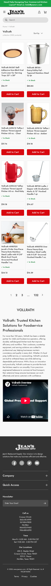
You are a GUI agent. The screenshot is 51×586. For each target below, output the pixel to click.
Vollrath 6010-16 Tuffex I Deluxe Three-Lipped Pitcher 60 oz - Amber (38, 131)
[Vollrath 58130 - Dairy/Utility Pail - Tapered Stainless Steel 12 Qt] (38, 53)
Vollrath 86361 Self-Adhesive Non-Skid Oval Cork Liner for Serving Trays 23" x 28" (12, 71)
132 (36, 295)
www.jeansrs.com (19, 569)
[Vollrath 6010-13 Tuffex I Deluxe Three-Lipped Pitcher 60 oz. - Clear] (12, 114)
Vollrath (12, 26)
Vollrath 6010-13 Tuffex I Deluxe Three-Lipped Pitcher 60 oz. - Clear (12, 131)
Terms (16, 576)
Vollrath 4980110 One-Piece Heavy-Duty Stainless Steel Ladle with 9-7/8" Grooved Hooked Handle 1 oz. (37, 252)
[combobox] (25, 20)
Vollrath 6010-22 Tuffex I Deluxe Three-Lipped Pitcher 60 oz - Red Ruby (12, 189)
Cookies (33, 576)
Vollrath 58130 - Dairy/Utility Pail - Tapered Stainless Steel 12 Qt (38, 71)
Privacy (24, 576)
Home (5, 26)
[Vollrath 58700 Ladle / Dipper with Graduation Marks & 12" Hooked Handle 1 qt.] (38, 172)
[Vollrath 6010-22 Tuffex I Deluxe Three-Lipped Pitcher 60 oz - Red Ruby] (12, 172)
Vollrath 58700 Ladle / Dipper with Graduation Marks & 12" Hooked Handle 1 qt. (38, 190)
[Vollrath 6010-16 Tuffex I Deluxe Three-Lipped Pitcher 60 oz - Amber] (38, 114)
